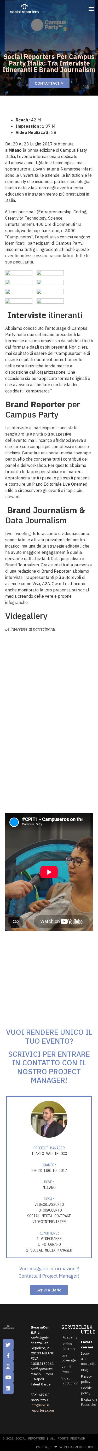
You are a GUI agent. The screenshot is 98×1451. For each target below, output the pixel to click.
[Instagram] (8, 1366)
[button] (91, 8)
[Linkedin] (8, 1388)
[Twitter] (8, 1344)
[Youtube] (8, 1377)
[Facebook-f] (8, 1355)
